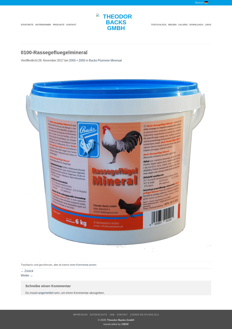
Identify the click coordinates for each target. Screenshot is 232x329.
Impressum (80, 314)
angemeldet (45, 292)
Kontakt (71, 25)
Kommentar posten (86, 264)
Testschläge (158, 25)
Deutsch (199, 2)
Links (208, 25)
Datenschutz (98, 314)
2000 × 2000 (77, 60)
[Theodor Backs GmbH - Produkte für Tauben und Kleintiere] (116, 25)
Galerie (183, 25)
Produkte (59, 25)
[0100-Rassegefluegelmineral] (116, 162)
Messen (172, 25)
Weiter (27, 275)
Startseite (27, 25)
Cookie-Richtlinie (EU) (144, 314)
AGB (112, 314)
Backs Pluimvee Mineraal (105, 60)
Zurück (27, 270)
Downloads (196, 25)
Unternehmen (43, 25)
